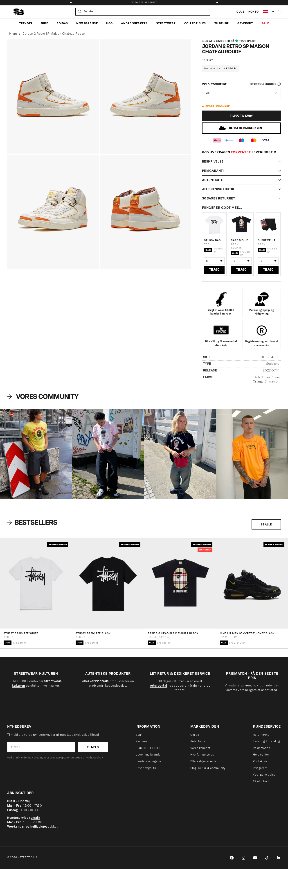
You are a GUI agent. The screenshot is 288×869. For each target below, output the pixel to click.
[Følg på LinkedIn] (278, 857)
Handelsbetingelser (149, 761)
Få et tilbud (261, 781)
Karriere (141, 741)
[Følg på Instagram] (243, 857)
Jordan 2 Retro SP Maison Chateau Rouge (53, 34)
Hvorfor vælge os (202, 754)
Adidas (62, 23)
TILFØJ (214, 270)
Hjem (13, 34)
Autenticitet (198, 741)
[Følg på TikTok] (267, 857)
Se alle (266, 524)
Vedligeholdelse (264, 774)
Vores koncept (200, 748)
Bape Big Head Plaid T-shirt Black (241, 240)
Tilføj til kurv (241, 115)
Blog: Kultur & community (207, 768)
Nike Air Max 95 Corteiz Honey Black (247, 633)
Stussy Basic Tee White (214, 240)
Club (240, 11)
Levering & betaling (266, 741)
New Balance (87, 23)
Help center (261, 754)
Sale (265, 23)
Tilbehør (221, 23)
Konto (253, 11)
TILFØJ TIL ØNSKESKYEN (245, 128)
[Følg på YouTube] (255, 857)
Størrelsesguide (263, 84)
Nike (44, 23)
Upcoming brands (147, 754)
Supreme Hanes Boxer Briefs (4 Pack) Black (268, 240)
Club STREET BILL (147, 748)
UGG (109, 23)
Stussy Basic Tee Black (93, 633)
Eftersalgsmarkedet (204, 761)
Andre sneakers (134, 23)
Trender (26, 23)
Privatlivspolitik (146, 768)
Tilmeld (93, 747)
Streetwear (166, 23)
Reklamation (261, 748)
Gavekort (245, 23)
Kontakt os (260, 761)
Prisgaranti (260, 768)
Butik (138, 734)
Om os (194, 734)
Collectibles (195, 23)
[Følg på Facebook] (232, 857)
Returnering (261, 734)
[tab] (33, 522)
